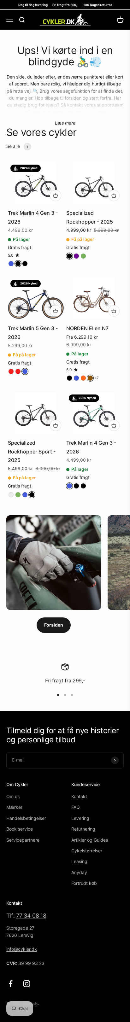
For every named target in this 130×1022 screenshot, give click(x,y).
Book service (19, 829)
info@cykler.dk (21, 949)
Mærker (14, 807)
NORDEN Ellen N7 (87, 328)
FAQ (75, 807)
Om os (13, 796)
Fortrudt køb (84, 883)
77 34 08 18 (31, 915)
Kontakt (79, 796)
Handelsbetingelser (26, 818)
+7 (96, 378)
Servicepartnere (22, 840)
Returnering (83, 829)
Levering (80, 818)
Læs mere (65, 123)
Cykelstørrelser (86, 850)
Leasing (79, 861)
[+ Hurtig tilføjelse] (55, 195)
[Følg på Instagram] (26, 983)
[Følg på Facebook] (10, 983)
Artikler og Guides (89, 840)
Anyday (79, 872)
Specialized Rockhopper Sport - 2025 (32, 451)
